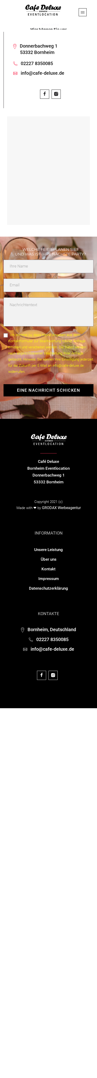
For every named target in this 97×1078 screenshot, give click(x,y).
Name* (6, 849)
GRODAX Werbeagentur (61, 508)
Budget (6, 816)
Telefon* (7, 939)
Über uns (49, 559)
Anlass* (6, 738)
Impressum (48, 578)
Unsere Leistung (48, 549)
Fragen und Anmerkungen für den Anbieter (36, 977)
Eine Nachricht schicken (48, 390)
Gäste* (6, 788)
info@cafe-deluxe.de (42, 73)
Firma (5, 879)
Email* (5, 909)
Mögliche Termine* (16, 763)
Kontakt (48, 569)
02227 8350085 (37, 63)
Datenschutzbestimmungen (68, 1034)
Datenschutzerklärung (48, 588)
